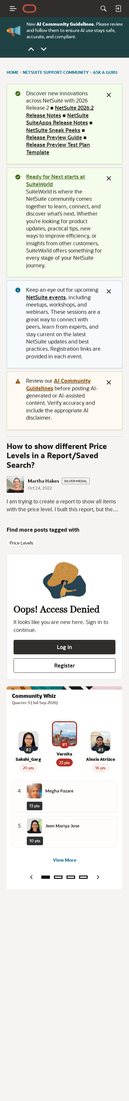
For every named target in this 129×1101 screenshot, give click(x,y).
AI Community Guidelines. (65, 24)
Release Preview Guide (54, 137)
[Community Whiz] (45, 877)
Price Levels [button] (21, 543)
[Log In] (118, 8)
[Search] (103, 8)
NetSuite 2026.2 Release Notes (60, 111)
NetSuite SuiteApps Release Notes (57, 119)
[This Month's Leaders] (70, 877)
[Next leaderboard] (98, 877)
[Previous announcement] (31, 49)
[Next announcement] (43, 49)
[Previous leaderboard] (31, 877)
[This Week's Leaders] (58, 877)
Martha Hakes (43, 481)
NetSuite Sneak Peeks (53, 130)
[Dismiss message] (109, 95)
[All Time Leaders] (83, 877)
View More (64, 860)
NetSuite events (46, 297)
